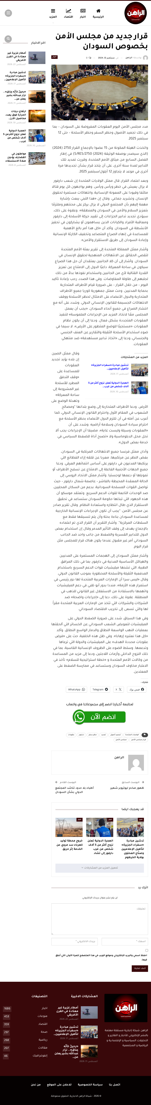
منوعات (42, 1016)
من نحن (36, 1084)
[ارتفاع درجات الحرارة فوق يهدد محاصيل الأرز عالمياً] (37, 116)
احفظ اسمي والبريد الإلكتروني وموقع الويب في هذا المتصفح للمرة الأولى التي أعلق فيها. (101, 957)
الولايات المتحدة (132, 735)
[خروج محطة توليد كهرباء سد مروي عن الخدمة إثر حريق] (69, 827)
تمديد (103, 735)
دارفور (81, 735)
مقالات (42, 1048)
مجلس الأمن (121, 740)
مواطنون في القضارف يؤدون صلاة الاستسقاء (16, 158)
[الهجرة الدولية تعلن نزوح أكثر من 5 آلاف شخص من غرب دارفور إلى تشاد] (139, 387)
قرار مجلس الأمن (138, 740)
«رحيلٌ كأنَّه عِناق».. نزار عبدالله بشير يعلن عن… (14, 96)
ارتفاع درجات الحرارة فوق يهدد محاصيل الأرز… (16, 115)
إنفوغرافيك (40, 1056)
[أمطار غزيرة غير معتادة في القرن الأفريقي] (37, 58)
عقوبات (71, 735)
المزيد (53, 17)
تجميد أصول (115, 735)
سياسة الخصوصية (90, 1084)
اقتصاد (68, 17)
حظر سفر (93, 735)
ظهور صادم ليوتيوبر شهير (127, 788)
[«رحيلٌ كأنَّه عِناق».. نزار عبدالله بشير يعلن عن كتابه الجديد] (37, 96)
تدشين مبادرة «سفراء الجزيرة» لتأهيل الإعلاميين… (15, 76)
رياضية (43, 1040)
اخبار (83, 17)
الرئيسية (98, 17)
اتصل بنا (114, 1084)
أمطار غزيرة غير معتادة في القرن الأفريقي (16, 57)
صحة (44, 1032)
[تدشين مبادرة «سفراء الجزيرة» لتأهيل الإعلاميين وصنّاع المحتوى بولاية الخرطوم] (139, 370)
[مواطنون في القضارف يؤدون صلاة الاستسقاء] (37, 158)
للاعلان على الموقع (59, 1084)
